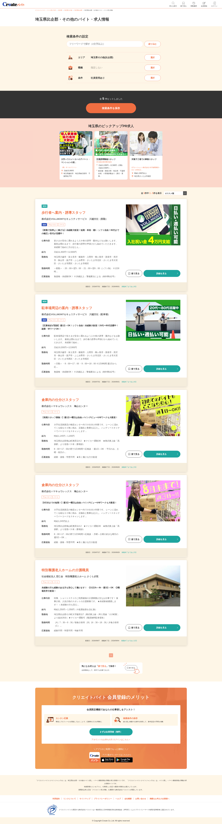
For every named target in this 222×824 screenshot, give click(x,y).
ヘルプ (118, 799)
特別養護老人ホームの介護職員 (65, 570)
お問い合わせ (140, 799)
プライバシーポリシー (103, 799)
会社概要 (128, 799)
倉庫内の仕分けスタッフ (60, 400)
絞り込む (153, 44)
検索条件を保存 (111, 108)
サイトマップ (85, 799)
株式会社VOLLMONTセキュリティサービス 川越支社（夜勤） (75, 219)
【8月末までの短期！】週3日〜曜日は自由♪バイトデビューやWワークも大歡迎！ (79, 502)
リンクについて (69, 799)
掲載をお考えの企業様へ (159, 799)
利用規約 (56, 799)
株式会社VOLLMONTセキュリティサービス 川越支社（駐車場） (76, 314)
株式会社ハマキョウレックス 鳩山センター (65, 406)
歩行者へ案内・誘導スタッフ (64, 212)
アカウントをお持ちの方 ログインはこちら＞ (111, 739)
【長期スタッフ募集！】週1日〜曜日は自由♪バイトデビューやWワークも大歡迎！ (80, 417)
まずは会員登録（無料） (111, 732)
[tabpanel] (111, 155)
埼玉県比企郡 (78, 10)
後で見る (135, 273)
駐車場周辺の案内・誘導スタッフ (67, 308)
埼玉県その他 (68, 10)
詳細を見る (161, 273)
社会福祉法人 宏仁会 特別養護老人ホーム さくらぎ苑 (70, 576)
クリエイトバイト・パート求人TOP (45, 10)
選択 (153, 57)
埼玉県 (60, 10)
